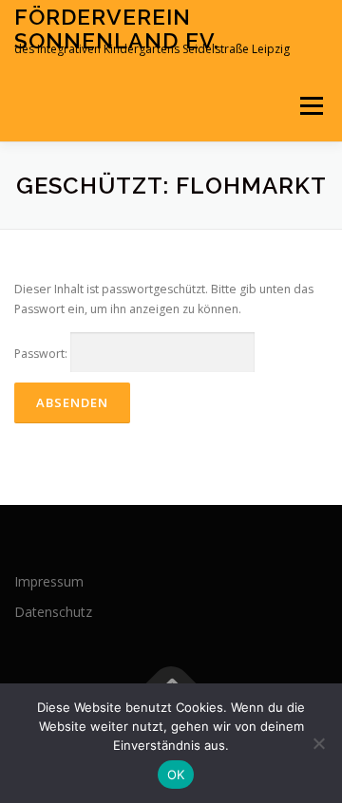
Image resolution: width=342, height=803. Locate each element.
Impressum (49, 581)
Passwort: (42, 353)
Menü (310, 106)
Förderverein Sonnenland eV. (116, 28)
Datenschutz (53, 612)
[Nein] (318, 743)
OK (176, 774)
